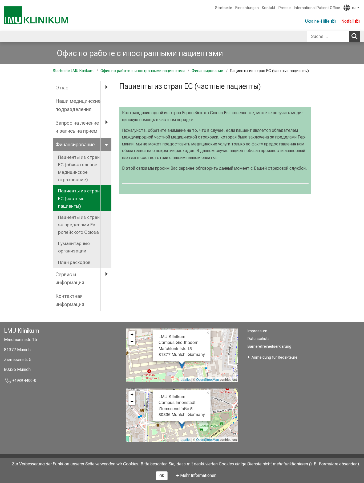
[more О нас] (106, 87)
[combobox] (333, 36)
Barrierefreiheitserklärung (269, 346)
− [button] (132, 341)
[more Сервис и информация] (106, 274)
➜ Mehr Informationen (196, 475)
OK (161, 476)
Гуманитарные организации (74, 247)
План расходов (74, 262)
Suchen (354, 36)
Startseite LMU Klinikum (73, 71)
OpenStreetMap (207, 379)
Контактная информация (69, 300)
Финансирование (207, 71)
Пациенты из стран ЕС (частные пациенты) (79, 198)
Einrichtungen (247, 8)
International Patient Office (317, 8)
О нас (61, 88)
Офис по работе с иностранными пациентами (140, 53)
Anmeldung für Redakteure (274, 357)
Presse (284, 8)
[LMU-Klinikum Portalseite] (36, 15)
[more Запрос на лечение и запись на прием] (106, 122)
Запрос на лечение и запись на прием (77, 127)
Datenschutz (259, 338)
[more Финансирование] (106, 144)
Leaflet (186, 379)
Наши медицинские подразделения (77, 105)
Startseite (223, 8)
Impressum (257, 331)
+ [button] (132, 334)
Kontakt (268, 8)
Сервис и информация (69, 278)
